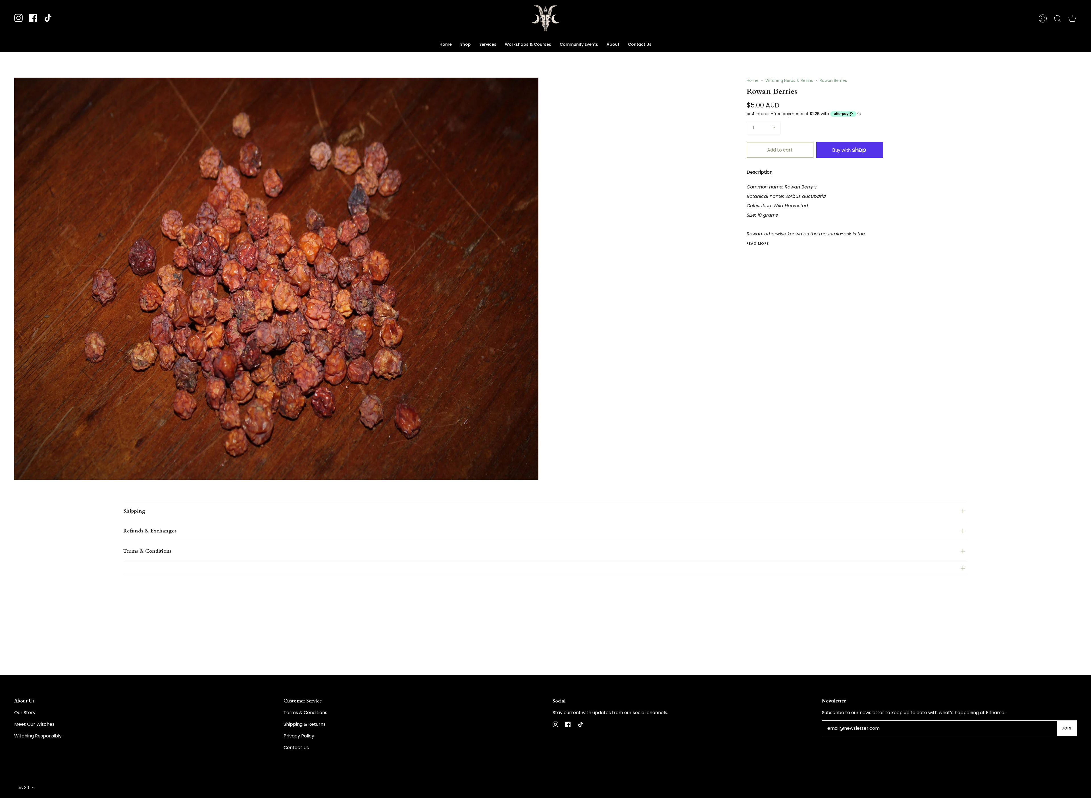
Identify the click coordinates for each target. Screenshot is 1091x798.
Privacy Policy (299, 736)
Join (1066, 728)
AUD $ (24, 787)
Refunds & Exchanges (150, 530)
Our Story (25, 712)
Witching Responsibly (38, 736)
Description (760, 172)
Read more (758, 243)
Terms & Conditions (147, 551)
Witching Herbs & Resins (789, 80)
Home (753, 80)
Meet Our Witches (34, 724)
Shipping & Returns (305, 724)
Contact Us (296, 747)
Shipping (134, 511)
